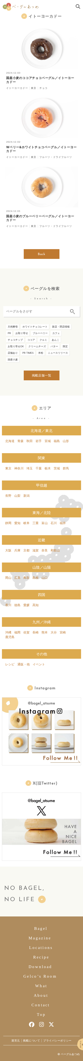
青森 (20, 441)
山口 (45, 578)
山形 (66, 441)
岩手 (39, 441)
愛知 (17, 523)
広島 (17, 578)
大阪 (8, 550)
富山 (45, 523)
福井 (63, 523)
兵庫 (17, 550)
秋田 (29, 441)
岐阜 (26, 523)
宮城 (48, 441)
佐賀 (26, 632)
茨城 (57, 468)
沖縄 (8, 632)
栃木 (48, 468)
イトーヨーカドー (17, 88)
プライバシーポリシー (57, 1040)
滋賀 (35, 550)
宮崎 (63, 632)
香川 (8, 605)
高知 (35, 605)
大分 (54, 632)
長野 (8, 496)
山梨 (17, 496)
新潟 (26, 496)
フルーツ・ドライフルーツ (55, 157)
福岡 (17, 632)
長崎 (35, 632)
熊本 (45, 632)
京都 (26, 550)
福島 (57, 441)
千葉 (39, 468)
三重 (35, 523)
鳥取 (26, 578)
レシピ (9, 664)
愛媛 (26, 605)
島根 (35, 578)
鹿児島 (9, 637)
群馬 (66, 468)
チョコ (43, 88)
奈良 (45, 550)
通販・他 (23, 664)
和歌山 (55, 550)
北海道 (9, 441)
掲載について (31, 1040)
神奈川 (19, 468)
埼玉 (29, 468)
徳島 (17, 605)
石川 (54, 523)
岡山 (8, 578)
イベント (39, 664)
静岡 (8, 523)
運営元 (15, 1040)
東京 (33, 88)
